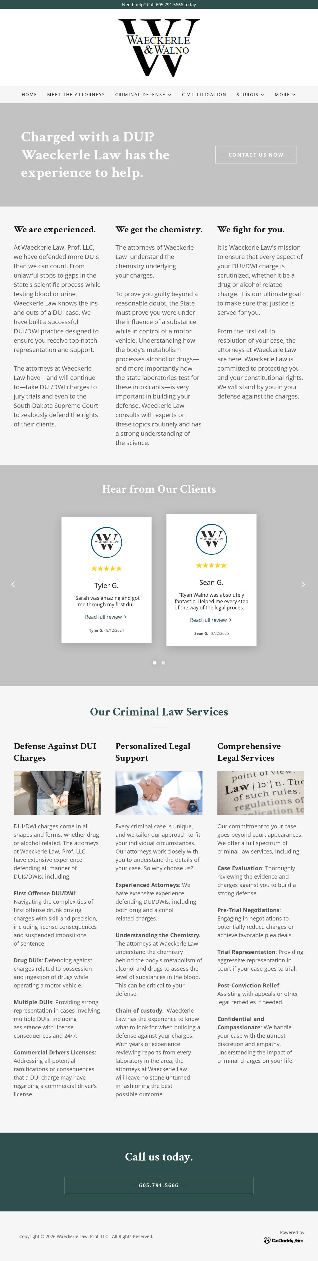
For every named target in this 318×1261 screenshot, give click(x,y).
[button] (143, 94)
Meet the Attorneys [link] (76, 94)
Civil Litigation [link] (204, 94)
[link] (159, 46)
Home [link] (29, 94)
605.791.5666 (159, 1185)
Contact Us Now (256, 154)
